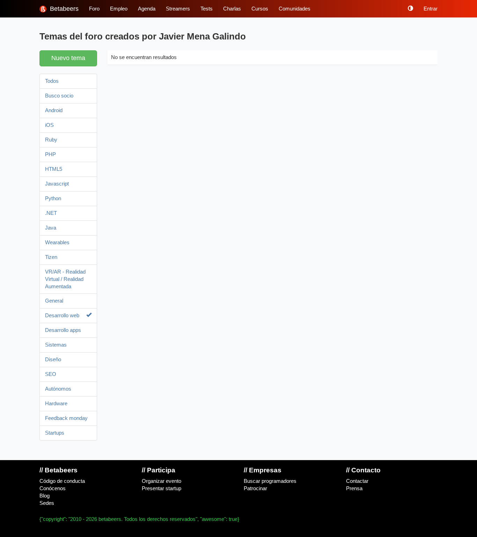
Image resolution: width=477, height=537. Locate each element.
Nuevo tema (68, 58)
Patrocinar (255, 488)
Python (53, 198)
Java (50, 228)
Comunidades (294, 9)
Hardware (56, 403)
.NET (51, 213)
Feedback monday (66, 418)
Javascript (57, 184)
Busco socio (59, 96)
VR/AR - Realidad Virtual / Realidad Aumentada (65, 279)
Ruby (51, 140)
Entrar (431, 9)
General (54, 301)
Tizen (51, 257)
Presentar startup (161, 488)
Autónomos (58, 389)
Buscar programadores (270, 481)
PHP (50, 154)
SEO (50, 374)
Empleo (118, 9)
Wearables (57, 242)
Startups (54, 433)
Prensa (354, 488)
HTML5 (53, 169)
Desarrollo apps (63, 330)
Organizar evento (161, 481)
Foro (94, 9)
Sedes (46, 503)
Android (54, 110)
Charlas (232, 9)
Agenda (146, 9)
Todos (52, 81)
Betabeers (63, 8)
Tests (206, 9)
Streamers (178, 9)
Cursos (259, 9)
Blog (44, 496)
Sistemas (56, 345)
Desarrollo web (62, 315)
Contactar (357, 481)
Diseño (53, 359)
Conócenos (52, 488)
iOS (49, 125)
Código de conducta (62, 481)
